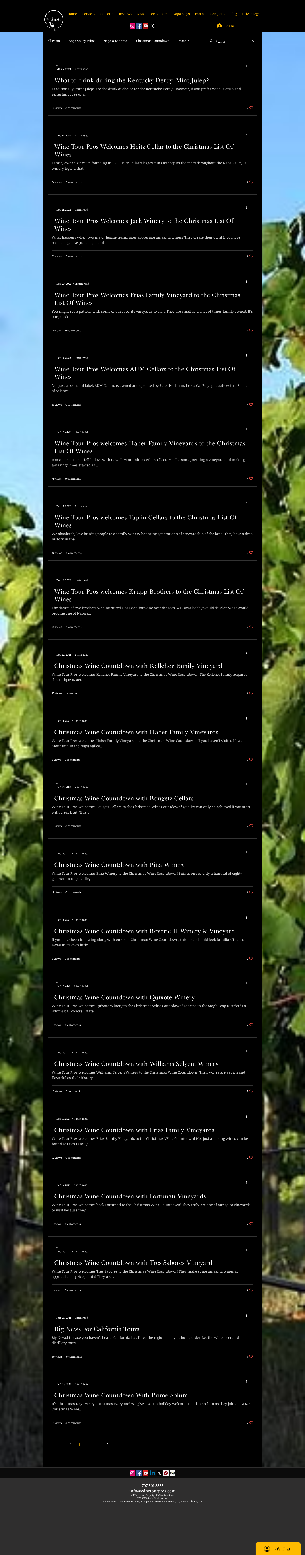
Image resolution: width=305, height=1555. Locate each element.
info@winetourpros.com (152, 1490)
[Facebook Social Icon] (139, 26)
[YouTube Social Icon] (145, 26)
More (182, 40)
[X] (152, 26)
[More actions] (248, 67)
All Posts (54, 40)
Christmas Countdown (152, 40)
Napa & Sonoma (115, 40)
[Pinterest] (166, 1473)
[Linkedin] (152, 1473)
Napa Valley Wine (82, 40)
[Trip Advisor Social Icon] (172, 1473)
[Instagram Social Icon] (132, 26)
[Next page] (108, 1444)
